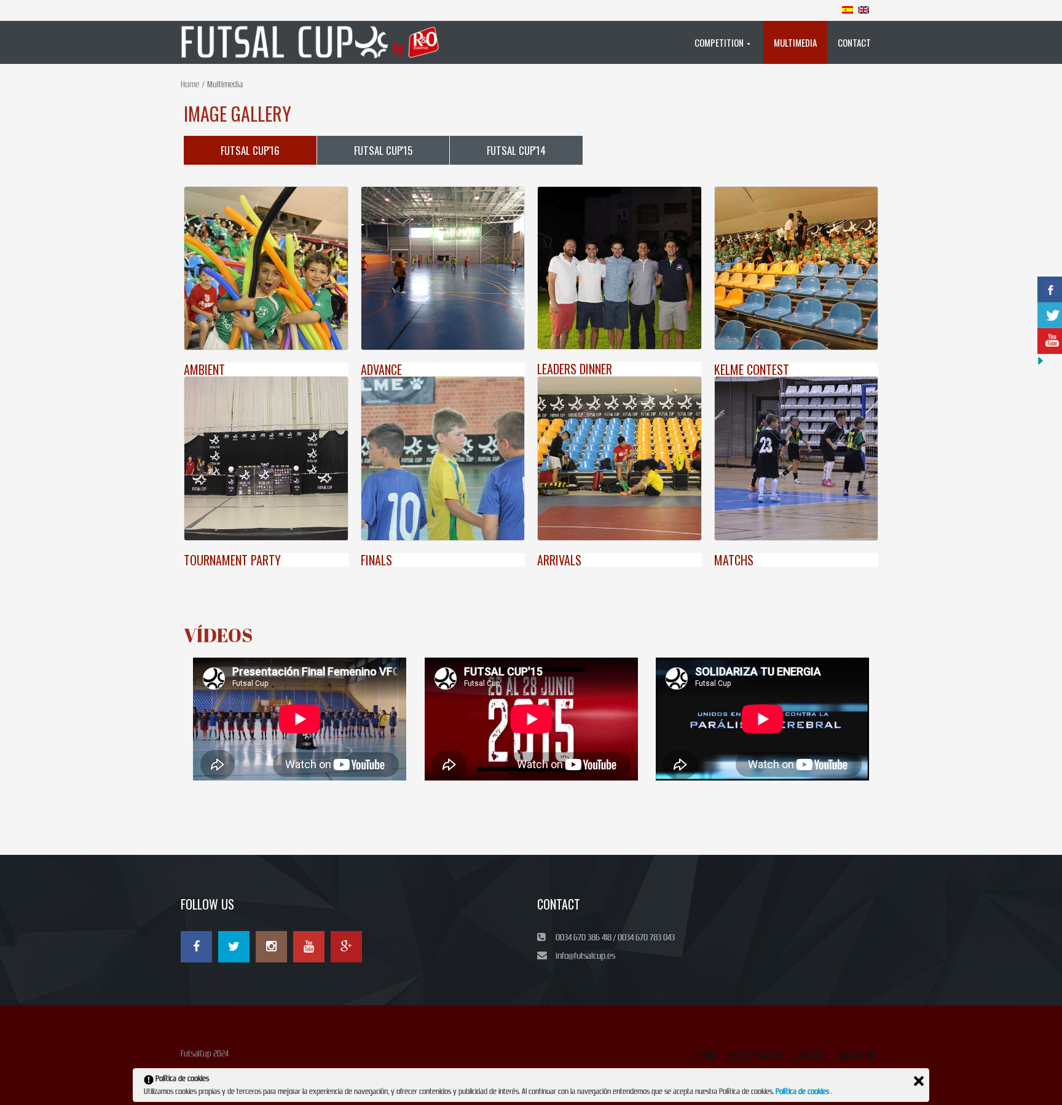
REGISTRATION (756, 1054)
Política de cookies (803, 1091)
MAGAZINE (857, 1054)
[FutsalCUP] (316, 42)
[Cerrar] (919, 1081)
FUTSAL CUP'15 (383, 150)
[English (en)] (863, 9)
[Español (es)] (847, 9)
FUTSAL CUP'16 (250, 150)
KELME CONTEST (751, 369)
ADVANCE (381, 369)
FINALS (376, 560)
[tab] (250, 150)
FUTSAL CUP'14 (516, 150)
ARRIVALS (559, 560)
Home (190, 84)
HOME (707, 1054)
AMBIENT (204, 369)
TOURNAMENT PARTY (232, 560)
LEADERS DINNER (574, 369)
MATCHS (733, 560)
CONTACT (810, 1054)
